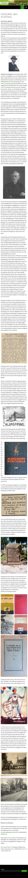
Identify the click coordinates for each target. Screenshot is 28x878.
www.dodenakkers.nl (8, 832)
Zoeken (2, 869)
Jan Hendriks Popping (10, 83)
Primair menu (26, 7)
